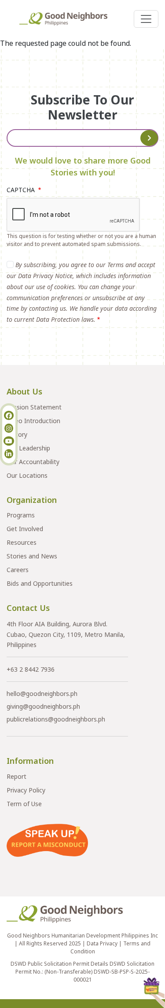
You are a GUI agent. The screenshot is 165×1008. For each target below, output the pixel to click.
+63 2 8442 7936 (31, 669)
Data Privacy (102, 943)
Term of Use (24, 804)
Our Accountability (33, 462)
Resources (22, 542)
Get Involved (25, 528)
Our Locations (27, 475)
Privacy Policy (26, 790)
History (17, 434)
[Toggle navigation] (146, 19)
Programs (21, 515)
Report (16, 776)
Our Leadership (28, 448)
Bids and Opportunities (40, 583)
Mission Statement (34, 407)
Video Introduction (33, 421)
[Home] (66, 19)
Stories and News (32, 556)
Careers (18, 569)
